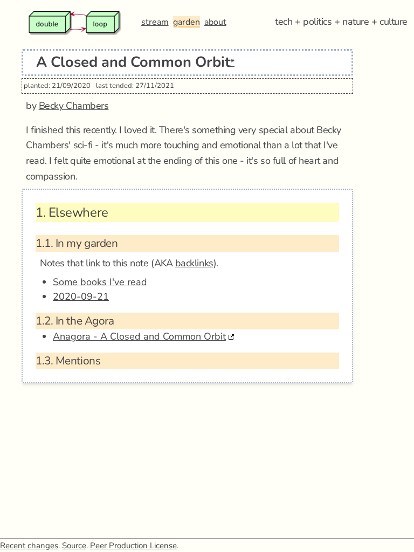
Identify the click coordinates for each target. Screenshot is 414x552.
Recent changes (29, 545)
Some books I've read (100, 281)
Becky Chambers (74, 105)
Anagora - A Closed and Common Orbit (139, 336)
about (215, 22)
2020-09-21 (81, 296)
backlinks (194, 263)
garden (186, 22)
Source (74, 545)
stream (155, 22)
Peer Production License (133, 545)
